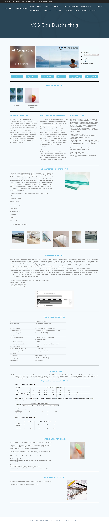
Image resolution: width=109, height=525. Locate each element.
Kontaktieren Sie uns (88, 10)
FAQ (76, 10)
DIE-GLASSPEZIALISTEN (16, 8)
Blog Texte (58, 10)
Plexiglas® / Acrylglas (52, 6)
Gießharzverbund (50, 142)
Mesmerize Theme (73, 521)
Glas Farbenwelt (35, 10)
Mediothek (69, 10)
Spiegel (39, 6)
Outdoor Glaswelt (70, 6)
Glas (31, 6)
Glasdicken (47, 10)
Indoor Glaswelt (86, 6)
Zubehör (99, 6)
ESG (43, 132)
